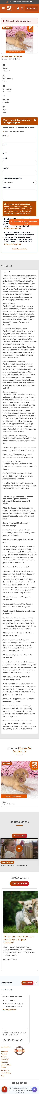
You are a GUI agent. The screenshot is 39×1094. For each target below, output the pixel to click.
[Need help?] (4, 1089)
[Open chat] (34, 1089)
